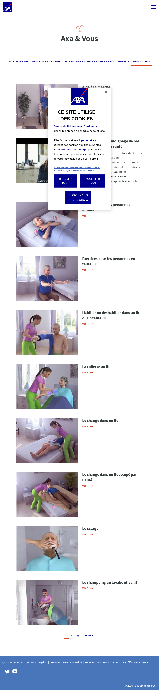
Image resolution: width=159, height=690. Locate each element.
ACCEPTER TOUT (93, 181)
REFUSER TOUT (65, 181)
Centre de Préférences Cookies (130, 662)
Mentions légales (37, 662)
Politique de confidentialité (66, 662)
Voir (85, 93)
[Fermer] (106, 92)
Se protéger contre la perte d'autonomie (96, 61)
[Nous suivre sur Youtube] (14, 672)
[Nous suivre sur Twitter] (6, 672)
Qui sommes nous (12, 662)
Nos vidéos (141, 61)
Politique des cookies (97, 662)
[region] (79, 149)
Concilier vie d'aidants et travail (34, 61)
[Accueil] (7, 7)
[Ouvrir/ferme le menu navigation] (153, 7)
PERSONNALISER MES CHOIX (78, 197)
